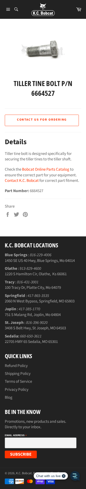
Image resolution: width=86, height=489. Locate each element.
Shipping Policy (18, 374)
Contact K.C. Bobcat (22, 180)
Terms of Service (18, 381)
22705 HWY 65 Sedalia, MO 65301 (31, 342)
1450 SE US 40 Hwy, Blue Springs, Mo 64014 (40, 261)
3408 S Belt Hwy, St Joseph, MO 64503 (35, 328)
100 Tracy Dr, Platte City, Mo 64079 (33, 287)
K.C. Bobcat (24, 473)
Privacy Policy (16, 389)
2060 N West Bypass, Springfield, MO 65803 (40, 301)
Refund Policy (16, 366)
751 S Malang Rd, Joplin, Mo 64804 (33, 315)
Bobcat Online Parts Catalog (45, 169)
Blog (8, 397)
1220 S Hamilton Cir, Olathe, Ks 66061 (36, 274)
